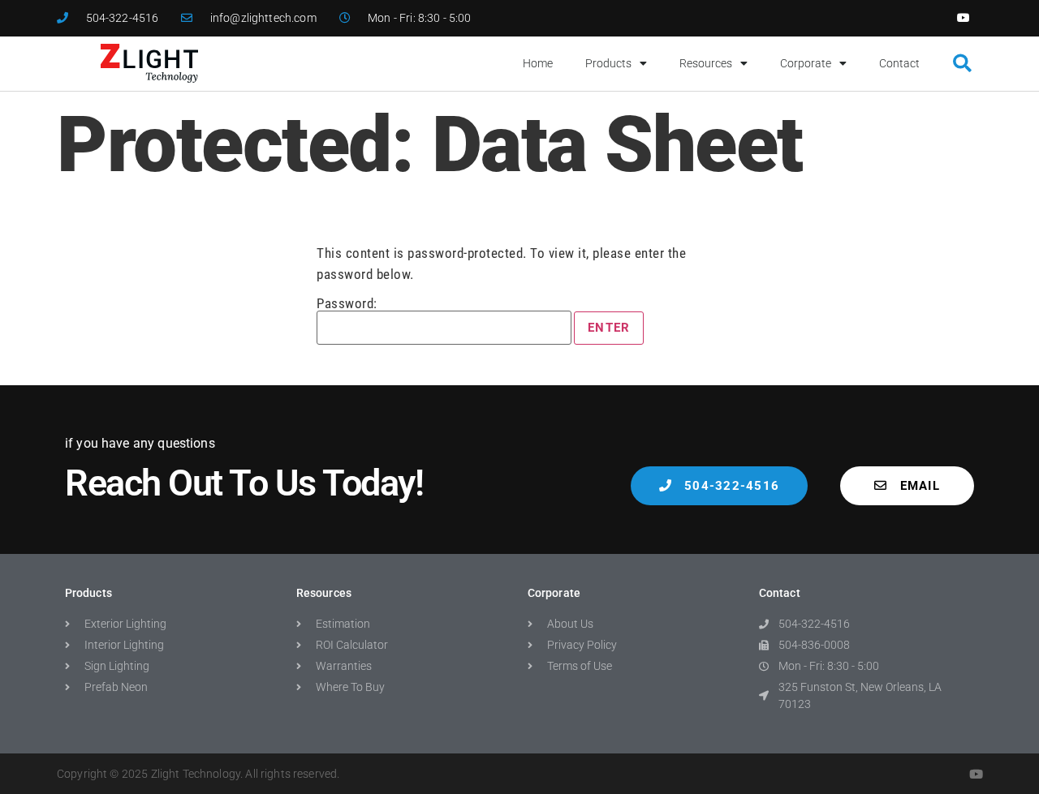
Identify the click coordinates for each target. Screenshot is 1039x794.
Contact (899, 63)
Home (538, 63)
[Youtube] (964, 18)
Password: (347, 304)
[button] (962, 63)
